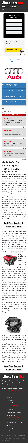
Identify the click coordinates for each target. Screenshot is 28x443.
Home (3, 438)
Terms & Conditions (19, 438)
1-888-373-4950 (8, 6)
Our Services (10, 400)
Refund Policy (6, 440)
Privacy (10, 438)
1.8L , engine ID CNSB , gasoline (14, 90)
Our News (9, 397)
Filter (3, 108)
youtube (15, 388)
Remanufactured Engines (14, 412)
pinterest (20, 388)
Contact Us (10, 403)
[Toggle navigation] (3, 9)
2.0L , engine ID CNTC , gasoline (14, 96)
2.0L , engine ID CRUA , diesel (14, 102)
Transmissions (11, 415)
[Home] (13, 3)
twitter (10, 388)
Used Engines (11, 410)
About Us (9, 395)
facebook (5, 388)
